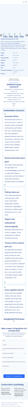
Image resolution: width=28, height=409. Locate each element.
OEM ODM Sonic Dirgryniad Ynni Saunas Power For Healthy (19, 394)
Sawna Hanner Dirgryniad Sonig (6, 393)
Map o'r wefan (16, 406)
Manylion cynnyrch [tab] (14, 79)
